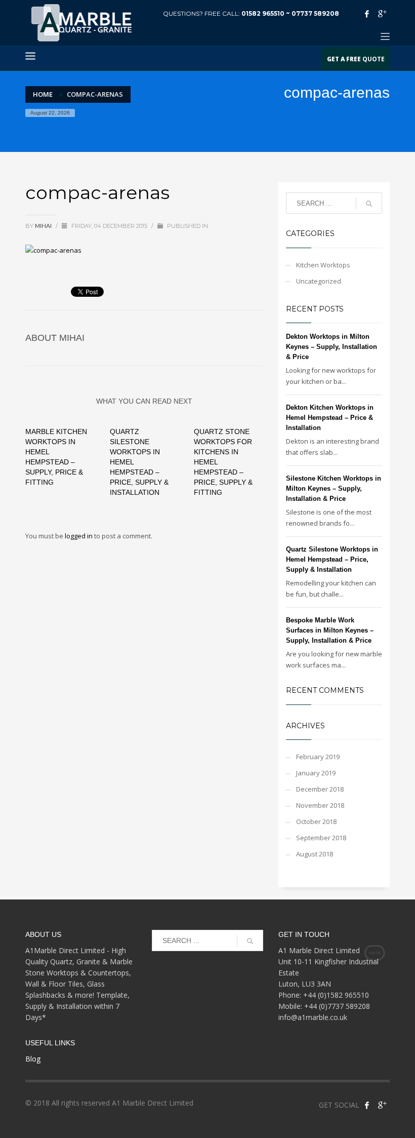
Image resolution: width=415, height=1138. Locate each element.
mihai (44, 225)
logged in (79, 535)
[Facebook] (367, 13)
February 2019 (318, 756)
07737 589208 (315, 13)
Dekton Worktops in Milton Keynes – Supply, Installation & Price (331, 347)
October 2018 (316, 821)
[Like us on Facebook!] (367, 1105)
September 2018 (321, 837)
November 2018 (320, 805)
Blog (32, 1059)
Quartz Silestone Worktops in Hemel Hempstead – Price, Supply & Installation (332, 559)
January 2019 (316, 772)
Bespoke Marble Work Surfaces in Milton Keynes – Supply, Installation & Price (330, 630)
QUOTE (356, 59)
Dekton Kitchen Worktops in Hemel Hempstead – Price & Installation (330, 417)
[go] (369, 203)
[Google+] (382, 13)
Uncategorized (318, 281)
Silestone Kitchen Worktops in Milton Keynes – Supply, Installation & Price (333, 488)
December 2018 (320, 789)
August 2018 (314, 853)
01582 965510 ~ (266, 13)
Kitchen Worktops (323, 264)
